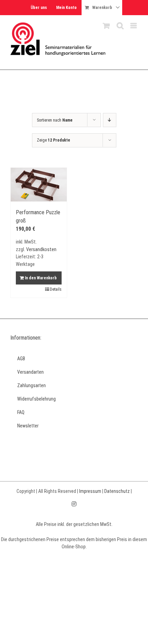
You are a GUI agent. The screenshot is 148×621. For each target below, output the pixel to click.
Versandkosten (41, 249)
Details (56, 289)
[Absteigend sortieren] (109, 120)
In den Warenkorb (41, 278)
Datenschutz (117, 491)
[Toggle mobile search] (120, 25)
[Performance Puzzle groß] (39, 184)
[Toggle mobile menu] (134, 25)
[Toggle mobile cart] (106, 25)
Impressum (90, 491)
